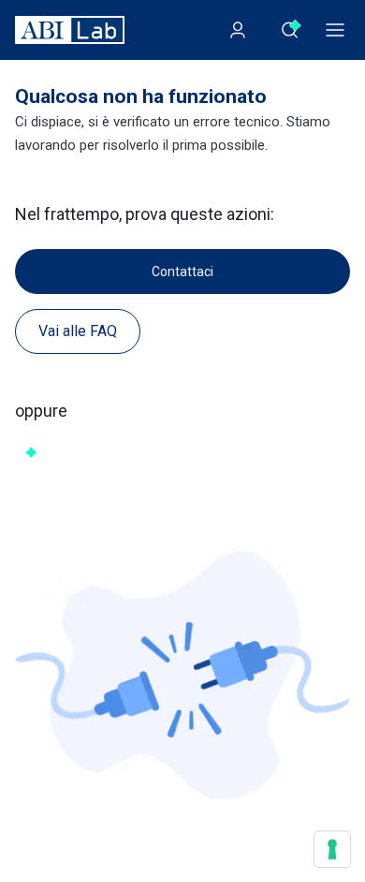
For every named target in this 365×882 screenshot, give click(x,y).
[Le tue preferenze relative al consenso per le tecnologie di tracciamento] (332, 849)
